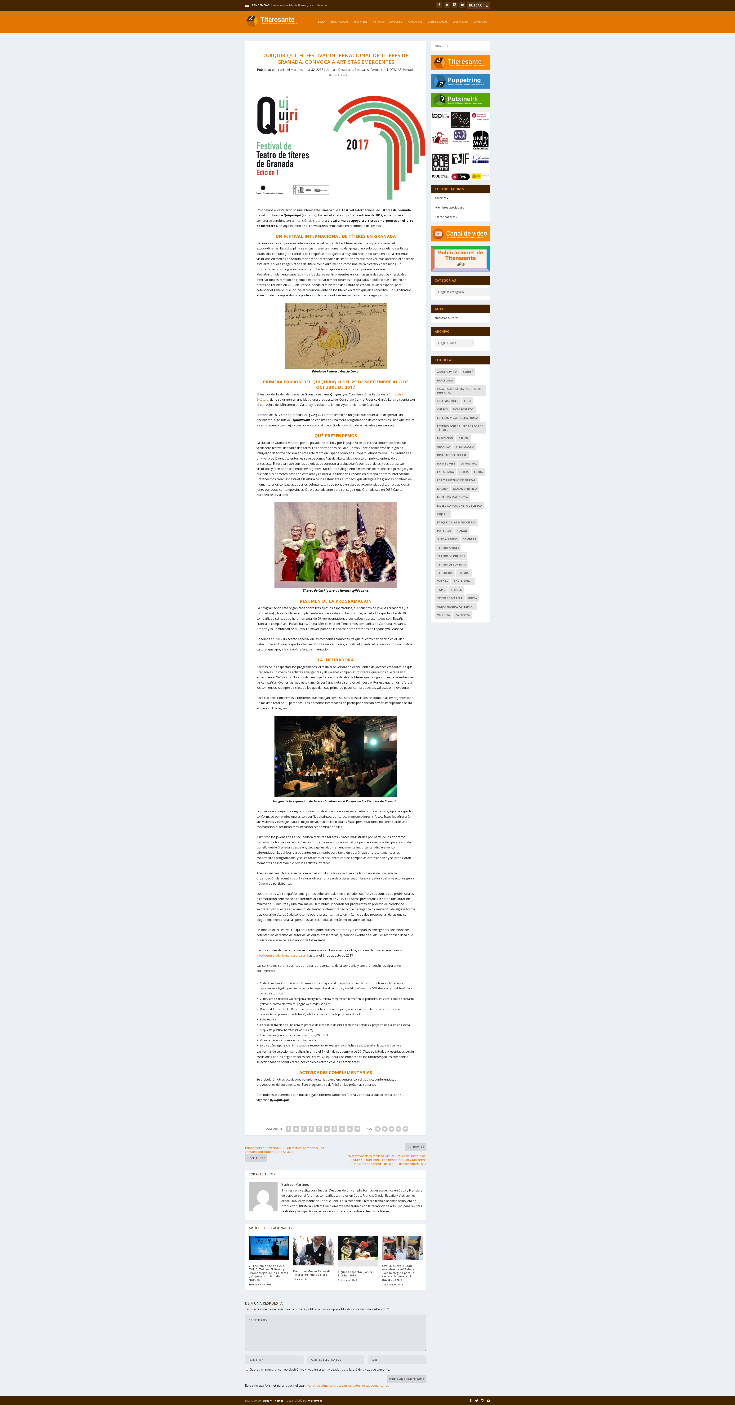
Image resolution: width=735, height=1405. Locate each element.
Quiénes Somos (437, 21)
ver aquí (309, 215)
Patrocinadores (445, 217)
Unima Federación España (455, 606)
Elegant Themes (273, 1400)
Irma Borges (446, 463)
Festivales (360, 21)
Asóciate (440, 198)
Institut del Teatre (452, 455)
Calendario (460, 21)
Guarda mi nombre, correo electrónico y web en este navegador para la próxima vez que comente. (320, 1369)
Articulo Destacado (339, 70)
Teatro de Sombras (451, 564)
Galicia (464, 438)
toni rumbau (463, 581)
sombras (469, 539)
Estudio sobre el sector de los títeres (460, 428)
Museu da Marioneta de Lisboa (459, 505)
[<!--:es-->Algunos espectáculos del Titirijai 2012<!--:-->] (358, 1251)
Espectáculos (339, 21)
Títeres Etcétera (449, 598)
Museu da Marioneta (452, 497)
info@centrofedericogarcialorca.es (281, 955)
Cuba (467, 401)
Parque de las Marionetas (456, 522)
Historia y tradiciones (387, 21)
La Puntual (469, 463)
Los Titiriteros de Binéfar (456, 480)
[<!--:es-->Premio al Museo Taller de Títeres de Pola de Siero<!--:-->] (313, 1251)
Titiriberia (444, 573)
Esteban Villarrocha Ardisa (457, 418)
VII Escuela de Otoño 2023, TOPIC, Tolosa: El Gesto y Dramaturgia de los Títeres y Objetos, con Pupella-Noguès (268, 1273)
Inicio (321, 21)
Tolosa (442, 581)
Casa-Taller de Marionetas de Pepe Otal (459, 390)
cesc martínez (447, 401)
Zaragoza (462, 615)
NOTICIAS (394, 70)
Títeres (456, 590)
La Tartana (445, 472)
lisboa (464, 472)
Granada (443, 446)
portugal (444, 531)
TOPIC (441, 590)
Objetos (443, 514)
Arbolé (468, 372)
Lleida (478, 472)
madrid (442, 489)
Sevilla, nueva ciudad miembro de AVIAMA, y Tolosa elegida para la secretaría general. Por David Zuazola (398, 1273)
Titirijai (463, 573)
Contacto (480, 21)
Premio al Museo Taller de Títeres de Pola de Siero (312, 1272)
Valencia (443, 615)
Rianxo (462, 531)
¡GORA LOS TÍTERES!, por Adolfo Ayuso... (296, 5)
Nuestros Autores (446, 318)
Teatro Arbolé (448, 547)
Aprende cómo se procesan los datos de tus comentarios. (349, 1385)
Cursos (442, 409)
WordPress (315, 1400)
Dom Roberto (463, 409)
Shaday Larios (447, 539)
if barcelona (465, 446)
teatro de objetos (451, 556)
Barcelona (445, 380)
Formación (415, 21)
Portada (408, 70)
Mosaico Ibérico (465, 489)
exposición (445, 438)
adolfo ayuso (447, 372)
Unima (472, 598)
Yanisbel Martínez (291, 70)
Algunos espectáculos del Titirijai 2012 (356, 1273)
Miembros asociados (448, 207)
